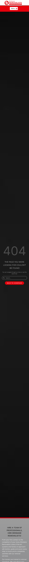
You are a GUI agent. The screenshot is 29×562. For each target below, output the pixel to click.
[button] (14, 8)
